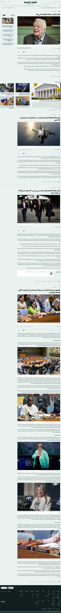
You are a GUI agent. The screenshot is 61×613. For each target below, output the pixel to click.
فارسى (51, 1)
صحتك (32, 593)
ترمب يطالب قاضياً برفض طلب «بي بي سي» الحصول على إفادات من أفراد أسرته (7, 35)
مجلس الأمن (54, 581)
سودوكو (38, 604)
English (58, 1)
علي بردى (55, 326)
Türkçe (55, 1)
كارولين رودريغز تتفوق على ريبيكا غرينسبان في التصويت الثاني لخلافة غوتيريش (7, 26)
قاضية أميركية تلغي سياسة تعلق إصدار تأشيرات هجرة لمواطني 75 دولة (7, 31)
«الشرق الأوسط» (55, 48)
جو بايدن (39, 281)
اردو (53, 1)
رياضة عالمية (59, 605)
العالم (59, 11)
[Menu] (59, 5)
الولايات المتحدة (53, 76)
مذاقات (22, 593)
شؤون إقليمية (58, 598)
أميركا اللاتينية (53, 598)
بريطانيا (40, 581)
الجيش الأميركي (53, 181)
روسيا (33, 581)
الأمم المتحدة (49, 581)
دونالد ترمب (54, 281)
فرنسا (37, 581)
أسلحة (49, 181)
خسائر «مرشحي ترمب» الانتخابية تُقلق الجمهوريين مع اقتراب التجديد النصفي (7, 40)
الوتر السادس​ (37, 594)
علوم (32, 594)
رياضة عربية (58, 604)
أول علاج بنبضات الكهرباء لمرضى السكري (23, 106)
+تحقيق (54, 605)
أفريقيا (54, 597)
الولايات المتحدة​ (54, 11)
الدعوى (36, 235)
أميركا (45, 181)
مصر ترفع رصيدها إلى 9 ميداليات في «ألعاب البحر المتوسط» (48, 7)
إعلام (38, 597)
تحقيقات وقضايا (53, 604)
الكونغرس (44, 281)
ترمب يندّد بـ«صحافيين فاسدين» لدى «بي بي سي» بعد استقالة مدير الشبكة (37, 271)
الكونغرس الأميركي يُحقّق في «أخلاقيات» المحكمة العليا (50, 101)
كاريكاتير (48, 594)
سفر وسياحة (21, 594)
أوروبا (54, 594)
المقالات (48, 593)
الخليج (58, 594)
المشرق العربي (57, 597)
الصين (30, 581)
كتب (38, 593)
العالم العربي (59, 593)
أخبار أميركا (49, 281)
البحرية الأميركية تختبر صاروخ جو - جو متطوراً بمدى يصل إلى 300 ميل (7, 44)
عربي (59, 1)
